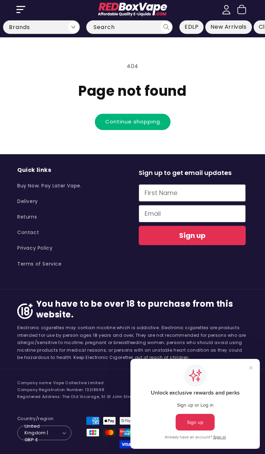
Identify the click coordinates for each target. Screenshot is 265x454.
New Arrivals (228, 27)
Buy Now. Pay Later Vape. (49, 185)
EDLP (191, 27)
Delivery (27, 201)
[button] (20, 9)
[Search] (165, 27)
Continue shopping (132, 121)
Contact (28, 232)
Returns (27, 216)
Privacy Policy (34, 247)
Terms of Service (39, 263)
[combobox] (129, 27)
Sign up (192, 235)
